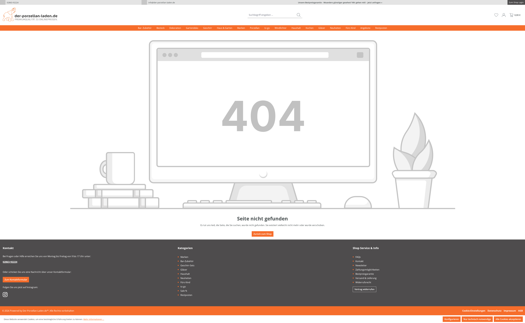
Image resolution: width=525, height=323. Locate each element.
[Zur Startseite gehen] (30, 14)
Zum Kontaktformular (16, 279)
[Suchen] (298, 15)
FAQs (358, 256)
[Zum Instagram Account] (5, 294)
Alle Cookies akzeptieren (508, 319)
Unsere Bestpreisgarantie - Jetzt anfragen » (340, 2)
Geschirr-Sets (187, 265)
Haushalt (185, 273)
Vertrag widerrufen (364, 289)
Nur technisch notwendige (477, 319)
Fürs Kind (185, 282)
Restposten (186, 295)
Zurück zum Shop (262, 233)
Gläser (183, 269)
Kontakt (359, 261)
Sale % (183, 290)
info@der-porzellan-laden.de (161, 2)
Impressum (510, 310)
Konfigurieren (451, 319)
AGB (520, 310)
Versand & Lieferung (366, 278)
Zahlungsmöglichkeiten (367, 269)
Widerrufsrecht (363, 282)
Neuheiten (185, 278)
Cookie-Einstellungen (473, 310)
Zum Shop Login (516, 2)
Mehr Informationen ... (93, 319)
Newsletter (361, 265)
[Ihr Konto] (504, 15)
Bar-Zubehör (187, 261)
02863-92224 (12, 2)
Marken (184, 256)
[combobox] (271, 15)
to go (183, 286)
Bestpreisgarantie (364, 273)
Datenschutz (494, 310)
